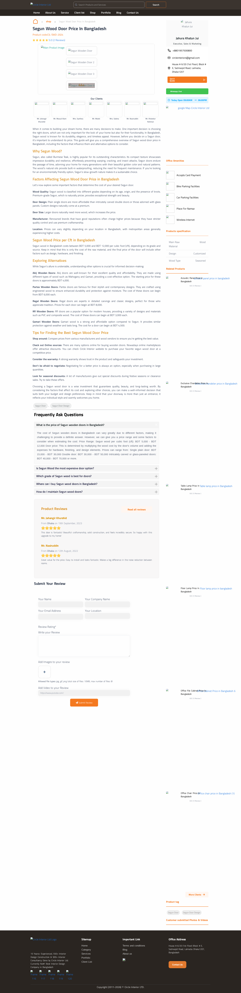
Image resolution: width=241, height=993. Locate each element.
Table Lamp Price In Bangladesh (190, 487)
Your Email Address (49, 611)
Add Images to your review (54, 662)
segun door (40, 405)
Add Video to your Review (53, 688)
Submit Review (85, 702)
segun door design (60, 405)
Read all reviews (137, 509)
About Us (50, 12)
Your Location (93, 611)
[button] (187, 80)
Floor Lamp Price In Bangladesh (190, 589)
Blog (118, 12)
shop (48, 21)
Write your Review (49, 632)
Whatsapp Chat (176, 91)
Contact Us (132, 12)
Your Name (44, 599)
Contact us (177, 964)
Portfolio (106, 12)
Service (65, 12)
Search (156, 4)
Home (36, 12)
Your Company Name (97, 599)
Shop (93, 12)
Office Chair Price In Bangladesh (190, 794)
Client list (79, 12)
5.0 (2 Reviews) (56, 40)
